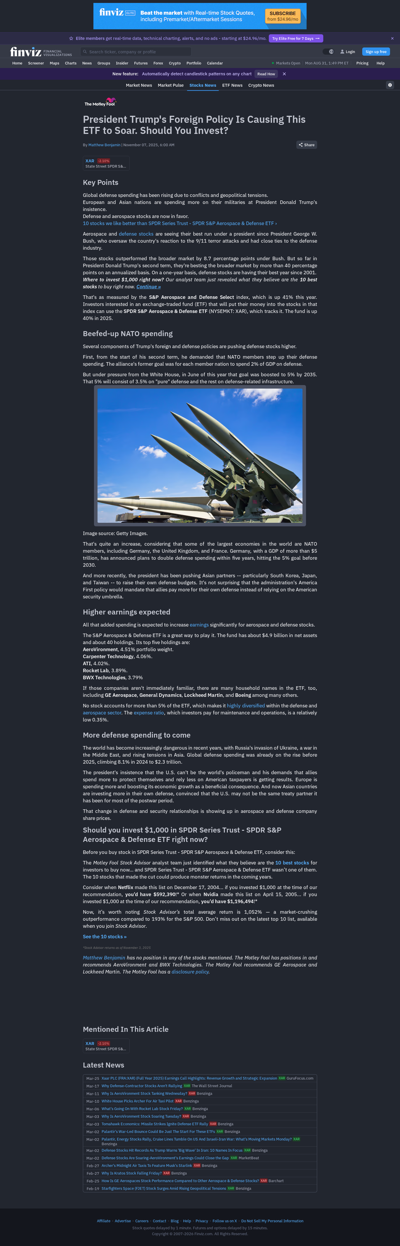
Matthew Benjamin (104, 144)
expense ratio (149, 712)
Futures (141, 63)
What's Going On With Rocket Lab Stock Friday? (142, 1108)
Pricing (362, 63)
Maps (54, 63)
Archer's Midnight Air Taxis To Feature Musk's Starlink (147, 1165)
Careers (141, 1220)
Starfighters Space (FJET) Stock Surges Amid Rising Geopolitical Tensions (164, 1188)
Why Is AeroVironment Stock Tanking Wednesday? (144, 1093)
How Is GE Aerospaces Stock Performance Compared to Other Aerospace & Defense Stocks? (180, 1180)
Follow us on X (225, 1220)
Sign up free (376, 51)
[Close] (392, 38)
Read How (266, 74)
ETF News (232, 85)
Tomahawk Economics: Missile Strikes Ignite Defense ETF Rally (155, 1123)
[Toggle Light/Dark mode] (328, 51)
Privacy (202, 1220)
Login (350, 51)
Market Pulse (171, 85)
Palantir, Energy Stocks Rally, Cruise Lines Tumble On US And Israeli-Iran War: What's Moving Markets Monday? (197, 1139)
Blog (175, 1220)
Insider (122, 63)
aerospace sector (102, 712)
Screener (36, 63)
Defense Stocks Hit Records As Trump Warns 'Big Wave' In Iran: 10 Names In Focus (172, 1150)
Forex (158, 63)
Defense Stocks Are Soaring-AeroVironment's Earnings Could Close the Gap (165, 1157)
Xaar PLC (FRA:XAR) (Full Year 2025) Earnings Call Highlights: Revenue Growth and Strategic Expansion (189, 1078)
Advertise (123, 1220)
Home (17, 63)
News (87, 63)
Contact (159, 1220)
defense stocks (136, 234)
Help (381, 63)
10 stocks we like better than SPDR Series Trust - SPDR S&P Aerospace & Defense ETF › (180, 223)
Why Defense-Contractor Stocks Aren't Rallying (142, 1085)
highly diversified (246, 705)
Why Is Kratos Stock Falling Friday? (132, 1173)
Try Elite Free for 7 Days (292, 38)
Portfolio (194, 63)
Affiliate (103, 1220)
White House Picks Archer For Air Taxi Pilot (138, 1101)
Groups (104, 63)
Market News (139, 85)
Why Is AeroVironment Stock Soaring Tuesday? (141, 1116)
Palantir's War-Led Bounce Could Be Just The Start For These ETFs (158, 1131)
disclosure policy (190, 971)
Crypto (175, 63)
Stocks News (202, 85)
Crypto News (261, 85)
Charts (70, 63)
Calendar (215, 63)
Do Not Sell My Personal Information (272, 1220)
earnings (199, 625)
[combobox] (136, 51)
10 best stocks (292, 862)
